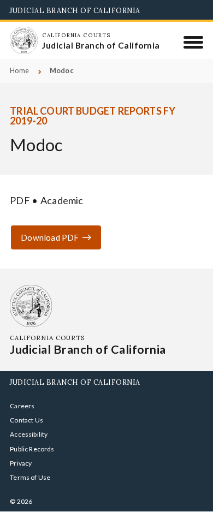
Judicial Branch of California (75, 10)
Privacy (21, 463)
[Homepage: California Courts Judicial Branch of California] (23, 40)
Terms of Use (30, 477)
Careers (22, 406)
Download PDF (50, 237)
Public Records (32, 449)
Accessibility (29, 434)
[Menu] (193, 42)
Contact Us (26, 420)
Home (19, 71)
